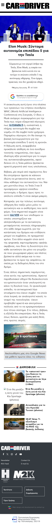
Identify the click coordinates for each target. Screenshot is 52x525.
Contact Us (25, 460)
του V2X (14, 215)
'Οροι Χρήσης (9, 500)
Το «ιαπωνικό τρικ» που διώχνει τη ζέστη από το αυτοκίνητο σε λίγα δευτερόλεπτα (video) (36, 378)
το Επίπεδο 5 (16, 125)
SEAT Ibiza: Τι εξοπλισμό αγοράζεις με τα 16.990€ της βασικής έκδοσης (35, 424)
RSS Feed (5, 464)
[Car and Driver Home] (16, 447)
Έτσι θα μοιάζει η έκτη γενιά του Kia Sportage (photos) (35, 392)
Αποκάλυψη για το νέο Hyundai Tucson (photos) (35, 408)
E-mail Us (25, 464)
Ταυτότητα (8, 490)
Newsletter (5, 460)
